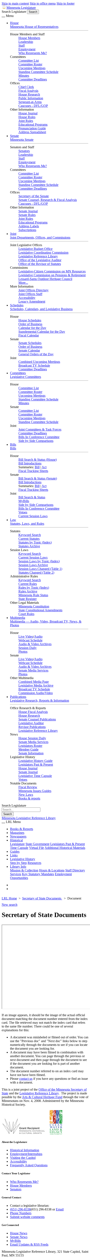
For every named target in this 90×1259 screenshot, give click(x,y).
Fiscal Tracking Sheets (33, 471)
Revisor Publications (32, 727)
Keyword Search (29, 535)
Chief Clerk (26, 87)
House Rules (26, 117)
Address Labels (28, 226)
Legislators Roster (30, 745)
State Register (27, 599)
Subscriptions (27, 230)
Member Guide (28, 749)
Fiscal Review (27, 787)
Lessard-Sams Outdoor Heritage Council (45, 279)
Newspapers (18, 836)
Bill (37, 467)
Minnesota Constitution (33, 606)
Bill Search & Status (31, 497)
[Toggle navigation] (3, 17)
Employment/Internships (26, 1154)
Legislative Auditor (31, 723)
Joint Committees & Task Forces (39, 429)
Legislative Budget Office (35, 249)
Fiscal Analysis (28, 90)
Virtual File (36, 848)
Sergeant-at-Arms (30, 102)
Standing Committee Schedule (38, 72)
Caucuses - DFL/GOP (33, 105)
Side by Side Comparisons (35, 441)
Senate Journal (28, 211)
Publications (18, 697)
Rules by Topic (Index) (33, 587)
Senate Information (31, 753)
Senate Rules (27, 215)
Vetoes (22, 512)
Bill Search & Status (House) (37, 459)
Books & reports (29, 798)
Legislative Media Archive (35, 685)
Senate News (18, 1237)
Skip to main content (15, 3)
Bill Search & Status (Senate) (37, 478)
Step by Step (18, 863)
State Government (37, 844)
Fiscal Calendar (28, 335)
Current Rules (27, 584)
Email (60, 1209)
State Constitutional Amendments (40, 610)
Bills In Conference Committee (38, 437)
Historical (16, 840)
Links (14, 855)
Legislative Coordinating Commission (43, 252)
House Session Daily (32, 738)
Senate (14, 136)
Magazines (17, 832)
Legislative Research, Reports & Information (39, 700)
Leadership (25, 42)
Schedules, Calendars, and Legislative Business (41, 309)
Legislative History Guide (35, 761)
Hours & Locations (51, 870)
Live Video (25, 636)
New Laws (25, 794)
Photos (22, 651)
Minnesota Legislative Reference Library (29, 818)
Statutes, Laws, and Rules (27, 523)
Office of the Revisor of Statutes (39, 264)
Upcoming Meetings (31, 68)
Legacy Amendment (31, 301)
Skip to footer (66, 3)
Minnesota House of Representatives (34, 26)
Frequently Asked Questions (29, 1165)
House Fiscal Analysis (33, 712)
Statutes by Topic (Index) (35, 542)
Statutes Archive (29, 546)
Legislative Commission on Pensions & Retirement (52, 275)
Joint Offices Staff (30, 294)
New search (9, 904)
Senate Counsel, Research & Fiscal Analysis (47, 200)
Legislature (17, 844)
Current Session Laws (33, 516)
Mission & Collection (24, 870)
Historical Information (24, 1150)
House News (18, 1233)
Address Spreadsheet (32, 132)
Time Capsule (19, 848)
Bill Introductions (29, 463)
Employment (26, 49)
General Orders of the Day (36, 354)
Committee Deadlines (32, 79)
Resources (34, 863)
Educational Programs (33, 124)
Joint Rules (25, 121)
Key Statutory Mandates (38, 874)
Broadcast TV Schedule (34, 365)
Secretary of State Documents (42, 898)
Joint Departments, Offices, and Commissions (40, 237)
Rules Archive (27, 591)
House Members (29, 38)
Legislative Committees (25, 377)
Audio (38, 636)
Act (44, 467)
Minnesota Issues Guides (34, 791)
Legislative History (22, 859)
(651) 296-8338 (20, 1209)
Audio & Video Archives (34, 644)
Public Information (30, 98)
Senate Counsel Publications (37, 719)
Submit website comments (27, 1217)
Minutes (23, 75)
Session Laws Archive (33, 565)
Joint (13, 233)
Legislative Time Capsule (35, 776)
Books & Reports (21, 829)
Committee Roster (30, 64)
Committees (18, 373)
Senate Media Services (33, 670)
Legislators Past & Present (35, 764)
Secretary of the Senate (33, 196)
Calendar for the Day (32, 328)
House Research (29, 94)
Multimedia (17, 617)
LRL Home (9, 898)
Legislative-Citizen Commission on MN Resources (52, 271)
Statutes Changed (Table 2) (36, 572)
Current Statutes (29, 538)
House (14, 23)
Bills (13, 444)
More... (23, 282)
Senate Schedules (29, 343)
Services (15, 874)
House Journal (27, 113)
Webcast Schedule (30, 640)
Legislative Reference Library (38, 256)
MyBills (23, 501)
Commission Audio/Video (35, 693)
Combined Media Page (33, 681)
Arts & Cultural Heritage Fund (42, 1097)
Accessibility (26, 297)
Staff (21, 45)
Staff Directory (75, 870)
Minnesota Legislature (21, 7)
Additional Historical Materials (65, 848)
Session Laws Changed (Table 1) (40, 569)
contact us (25, 1078)
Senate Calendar (29, 350)
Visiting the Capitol (23, 1157)
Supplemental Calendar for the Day (41, 331)
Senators (24, 151)
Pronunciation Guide (32, 128)
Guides (14, 851)
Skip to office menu (43, 3)
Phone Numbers (20, 1213)
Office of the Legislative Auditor (39, 260)
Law (13, 520)
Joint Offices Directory (33, 290)
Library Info (18, 866)
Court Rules (26, 614)
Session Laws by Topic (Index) (39, 561)
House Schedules (29, 320)
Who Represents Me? (32, 53)
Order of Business (30, 324)
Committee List (28, 60)
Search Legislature (14, 11)
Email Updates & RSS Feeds (29, 1244)
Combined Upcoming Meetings (39, 361)
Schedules (16, 305)
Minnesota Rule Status (33, 595)
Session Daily (27, 648)
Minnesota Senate (21, 139)
